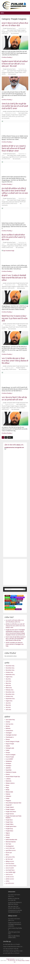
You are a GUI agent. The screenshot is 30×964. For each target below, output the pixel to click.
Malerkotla (8, 781)
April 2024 (8, 685)
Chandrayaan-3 (10, 737)
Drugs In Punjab (10, 743)
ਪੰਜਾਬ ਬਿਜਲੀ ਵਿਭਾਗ (10, 870)
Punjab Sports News (11, 826)
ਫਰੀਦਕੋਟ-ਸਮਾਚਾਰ (10, 879)
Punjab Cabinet (10, 807)
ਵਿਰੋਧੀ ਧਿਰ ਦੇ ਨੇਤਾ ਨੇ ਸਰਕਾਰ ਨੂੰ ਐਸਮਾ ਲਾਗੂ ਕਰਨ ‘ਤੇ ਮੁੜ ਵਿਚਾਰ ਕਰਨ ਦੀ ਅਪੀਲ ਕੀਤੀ (14, 318)
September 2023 (10, 698)
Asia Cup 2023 (9, 724)
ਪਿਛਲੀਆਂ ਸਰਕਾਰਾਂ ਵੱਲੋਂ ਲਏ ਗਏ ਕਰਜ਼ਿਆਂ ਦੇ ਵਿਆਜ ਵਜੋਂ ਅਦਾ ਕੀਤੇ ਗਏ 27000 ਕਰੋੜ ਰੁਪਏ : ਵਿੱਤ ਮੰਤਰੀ (15, 63)
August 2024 (9, 676)
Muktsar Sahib (9, 792)
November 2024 (10, 670)
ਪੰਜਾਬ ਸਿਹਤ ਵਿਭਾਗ (10, 863)
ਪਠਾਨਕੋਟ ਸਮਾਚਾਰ (10, 876)
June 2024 (8, 681)
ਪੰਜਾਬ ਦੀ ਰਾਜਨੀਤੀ (13, 31)
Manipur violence (10, 783)
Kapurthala (8, 770)
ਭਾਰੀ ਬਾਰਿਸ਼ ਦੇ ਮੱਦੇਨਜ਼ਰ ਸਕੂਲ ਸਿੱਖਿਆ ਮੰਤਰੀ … (13, 951)
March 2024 (9, 687)
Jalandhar (4, 286)
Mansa (7, 785)
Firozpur (8, 752)
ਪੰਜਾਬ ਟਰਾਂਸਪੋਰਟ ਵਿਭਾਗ (11, 866)
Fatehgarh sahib (10, 748)
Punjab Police (9, 822)
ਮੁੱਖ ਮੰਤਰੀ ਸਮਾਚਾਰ (20, 116)
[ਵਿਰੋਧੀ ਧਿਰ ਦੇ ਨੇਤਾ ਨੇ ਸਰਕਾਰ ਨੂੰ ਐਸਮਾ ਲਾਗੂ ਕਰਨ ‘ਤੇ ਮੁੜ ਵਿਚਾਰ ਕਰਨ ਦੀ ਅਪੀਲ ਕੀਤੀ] (15, 338)
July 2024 (8, 679)
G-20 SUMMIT (9, 759)
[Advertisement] (15, 572)
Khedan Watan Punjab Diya (13, 776)
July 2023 (8, 703)
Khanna (8, 774)
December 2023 (10, 692)
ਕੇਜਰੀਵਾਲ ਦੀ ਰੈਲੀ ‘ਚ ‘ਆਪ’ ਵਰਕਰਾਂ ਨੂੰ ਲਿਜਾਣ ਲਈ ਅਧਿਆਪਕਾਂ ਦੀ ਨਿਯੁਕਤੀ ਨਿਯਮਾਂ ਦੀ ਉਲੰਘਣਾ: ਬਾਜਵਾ (14, 148)
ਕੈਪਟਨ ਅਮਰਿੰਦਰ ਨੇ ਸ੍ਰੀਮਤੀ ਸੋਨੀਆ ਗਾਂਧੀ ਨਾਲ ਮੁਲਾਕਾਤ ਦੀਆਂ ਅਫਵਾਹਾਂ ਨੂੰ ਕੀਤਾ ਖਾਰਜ (13, 237)
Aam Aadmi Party (11, 30)
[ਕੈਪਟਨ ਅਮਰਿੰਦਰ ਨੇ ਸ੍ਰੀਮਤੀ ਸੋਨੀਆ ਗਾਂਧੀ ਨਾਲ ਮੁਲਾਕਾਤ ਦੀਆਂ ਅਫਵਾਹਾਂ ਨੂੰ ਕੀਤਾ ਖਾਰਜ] (15, 257)
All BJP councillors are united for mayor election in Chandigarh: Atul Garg (14, 644)
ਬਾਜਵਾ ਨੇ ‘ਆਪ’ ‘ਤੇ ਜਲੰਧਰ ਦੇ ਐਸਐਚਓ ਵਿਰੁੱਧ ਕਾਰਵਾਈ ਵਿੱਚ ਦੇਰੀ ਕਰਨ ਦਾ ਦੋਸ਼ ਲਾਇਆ (14, 277)
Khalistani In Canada (11, 772)
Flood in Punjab (6, 406)
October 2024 (9, 672)
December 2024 (10, 668)
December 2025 (10, 665)
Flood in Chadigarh (10, 754)
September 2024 (10, 674)
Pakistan (8, 794)
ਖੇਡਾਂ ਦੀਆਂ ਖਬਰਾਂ (9, 859)
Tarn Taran (8, 844)
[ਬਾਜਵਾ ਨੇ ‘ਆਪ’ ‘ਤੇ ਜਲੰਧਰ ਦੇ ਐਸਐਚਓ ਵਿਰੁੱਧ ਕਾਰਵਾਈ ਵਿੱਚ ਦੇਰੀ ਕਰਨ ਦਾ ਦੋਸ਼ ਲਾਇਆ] (15, 297)
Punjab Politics (18, 72)
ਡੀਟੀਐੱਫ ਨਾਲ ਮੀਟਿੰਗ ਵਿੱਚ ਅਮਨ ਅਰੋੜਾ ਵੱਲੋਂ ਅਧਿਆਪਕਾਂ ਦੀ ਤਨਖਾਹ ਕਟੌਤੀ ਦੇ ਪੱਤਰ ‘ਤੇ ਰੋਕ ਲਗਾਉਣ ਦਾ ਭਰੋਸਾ (15, 625)
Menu (2, 13)
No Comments (15, 33)
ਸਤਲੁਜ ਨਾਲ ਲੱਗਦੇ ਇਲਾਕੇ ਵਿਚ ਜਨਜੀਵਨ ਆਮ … (13, 946)
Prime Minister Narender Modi (13, 803)
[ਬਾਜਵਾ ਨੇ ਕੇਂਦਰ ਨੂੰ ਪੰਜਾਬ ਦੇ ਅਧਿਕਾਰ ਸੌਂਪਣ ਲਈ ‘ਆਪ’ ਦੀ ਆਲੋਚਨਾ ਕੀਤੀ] (15, 43)
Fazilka (7, 750)
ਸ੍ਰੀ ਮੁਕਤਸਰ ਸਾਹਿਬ (10, 857)
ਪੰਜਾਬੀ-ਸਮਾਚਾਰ (21, 31)
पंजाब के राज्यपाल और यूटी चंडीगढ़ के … (15, 929)
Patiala (7, 798)
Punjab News (5, 31)
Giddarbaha (9, 761)
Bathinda (8, 728)
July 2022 (8, 707)
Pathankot (8, 796)
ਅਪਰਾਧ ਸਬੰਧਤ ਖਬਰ (10, 848)
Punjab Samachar (10, 959)
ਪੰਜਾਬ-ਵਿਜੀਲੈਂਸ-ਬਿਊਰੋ (10, 872)
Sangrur (8, 837)
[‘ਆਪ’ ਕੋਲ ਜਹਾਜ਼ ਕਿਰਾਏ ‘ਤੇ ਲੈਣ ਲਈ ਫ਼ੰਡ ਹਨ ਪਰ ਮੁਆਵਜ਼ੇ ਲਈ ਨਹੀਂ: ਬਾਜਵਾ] (15, 418)
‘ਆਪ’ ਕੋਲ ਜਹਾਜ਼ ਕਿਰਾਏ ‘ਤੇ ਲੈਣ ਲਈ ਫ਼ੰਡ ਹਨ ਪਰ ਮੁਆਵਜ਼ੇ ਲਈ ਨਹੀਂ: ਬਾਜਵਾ (14, 398)
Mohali (7, 789)
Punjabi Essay (9, 828)
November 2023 (10, 694)
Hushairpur (8, 765)
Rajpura (8, 833)
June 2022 (8, 709)
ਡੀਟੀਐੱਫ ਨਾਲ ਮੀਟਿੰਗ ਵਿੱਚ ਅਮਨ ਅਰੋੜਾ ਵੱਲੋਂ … (13, 899)
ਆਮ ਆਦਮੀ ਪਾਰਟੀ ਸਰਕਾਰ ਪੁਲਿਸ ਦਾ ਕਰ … (14, 895)
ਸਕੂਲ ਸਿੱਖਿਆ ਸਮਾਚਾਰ (14, 157)
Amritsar (8, 722)
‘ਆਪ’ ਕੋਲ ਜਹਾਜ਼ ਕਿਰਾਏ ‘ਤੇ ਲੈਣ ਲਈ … (11, 949)
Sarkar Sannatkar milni (11, 839)
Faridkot (8, 746)
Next (9, 437)
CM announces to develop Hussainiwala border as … (15, 911)
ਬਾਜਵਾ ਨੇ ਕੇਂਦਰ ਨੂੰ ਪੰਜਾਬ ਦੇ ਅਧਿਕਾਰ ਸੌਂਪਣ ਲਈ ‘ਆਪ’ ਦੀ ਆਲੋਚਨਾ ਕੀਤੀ (15, 24)
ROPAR (8, 835)
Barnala (8, 726)
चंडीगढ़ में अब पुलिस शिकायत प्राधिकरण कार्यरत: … (14, 936)
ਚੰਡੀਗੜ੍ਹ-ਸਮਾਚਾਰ (10, 861)
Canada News (9, 730)
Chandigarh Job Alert (11, 735)
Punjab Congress (21, 30)
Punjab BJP (19, 70)
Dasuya (8, 739)
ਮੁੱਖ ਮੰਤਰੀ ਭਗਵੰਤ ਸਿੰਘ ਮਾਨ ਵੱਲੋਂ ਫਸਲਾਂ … (11, 953)
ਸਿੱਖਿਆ (7, 855)
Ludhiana (8, 778)
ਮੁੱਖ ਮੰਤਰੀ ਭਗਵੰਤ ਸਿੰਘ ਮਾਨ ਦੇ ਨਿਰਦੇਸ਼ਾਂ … (12, 944)
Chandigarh (9, 732)
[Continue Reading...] (7, 57)
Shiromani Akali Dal (14, 202)
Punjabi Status (9, 830)
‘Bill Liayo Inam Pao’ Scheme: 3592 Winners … (14, 907)
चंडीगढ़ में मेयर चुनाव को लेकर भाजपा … (14, 932)
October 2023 (9, 696)
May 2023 (8, 705)
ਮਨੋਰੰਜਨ (7, 881)
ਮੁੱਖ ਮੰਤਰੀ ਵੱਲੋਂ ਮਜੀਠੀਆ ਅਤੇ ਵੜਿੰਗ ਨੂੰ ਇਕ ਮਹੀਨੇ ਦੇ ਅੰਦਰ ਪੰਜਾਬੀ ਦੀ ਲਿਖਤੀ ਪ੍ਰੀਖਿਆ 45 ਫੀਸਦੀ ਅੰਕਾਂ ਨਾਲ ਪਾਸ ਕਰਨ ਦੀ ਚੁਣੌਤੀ (15, 192)
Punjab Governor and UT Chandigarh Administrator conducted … (14, 924)
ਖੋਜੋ (24, 589)
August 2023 (9, 700)
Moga (7, 787)
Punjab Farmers (10, 813)
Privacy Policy (21, 960)
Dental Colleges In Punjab (12, 741)
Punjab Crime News (11, 811)
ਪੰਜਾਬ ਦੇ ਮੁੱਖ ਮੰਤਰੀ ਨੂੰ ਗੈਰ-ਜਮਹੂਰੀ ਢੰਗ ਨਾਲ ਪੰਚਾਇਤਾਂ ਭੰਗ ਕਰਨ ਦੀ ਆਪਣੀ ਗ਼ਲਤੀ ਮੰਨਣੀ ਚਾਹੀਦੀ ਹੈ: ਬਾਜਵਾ (15, 106)
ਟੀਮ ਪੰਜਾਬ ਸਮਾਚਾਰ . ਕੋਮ (12, 960)
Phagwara (8, 800)
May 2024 (8, 683)
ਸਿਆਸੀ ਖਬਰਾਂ (5, 116)
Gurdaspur (8, 763)
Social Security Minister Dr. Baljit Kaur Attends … (15, 903)
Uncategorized (10, 846)
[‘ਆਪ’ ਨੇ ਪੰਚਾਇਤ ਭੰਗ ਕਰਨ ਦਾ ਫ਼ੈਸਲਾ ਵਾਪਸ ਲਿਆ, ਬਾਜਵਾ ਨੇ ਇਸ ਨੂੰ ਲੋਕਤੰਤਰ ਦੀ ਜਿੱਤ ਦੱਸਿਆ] (15, 379)
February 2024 (9, 690)
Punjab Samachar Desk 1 (9, 28)
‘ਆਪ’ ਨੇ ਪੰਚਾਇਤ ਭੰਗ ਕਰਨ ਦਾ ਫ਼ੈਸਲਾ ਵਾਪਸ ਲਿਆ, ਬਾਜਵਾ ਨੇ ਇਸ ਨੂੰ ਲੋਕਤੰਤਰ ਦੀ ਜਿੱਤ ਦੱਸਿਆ (15, 360)
